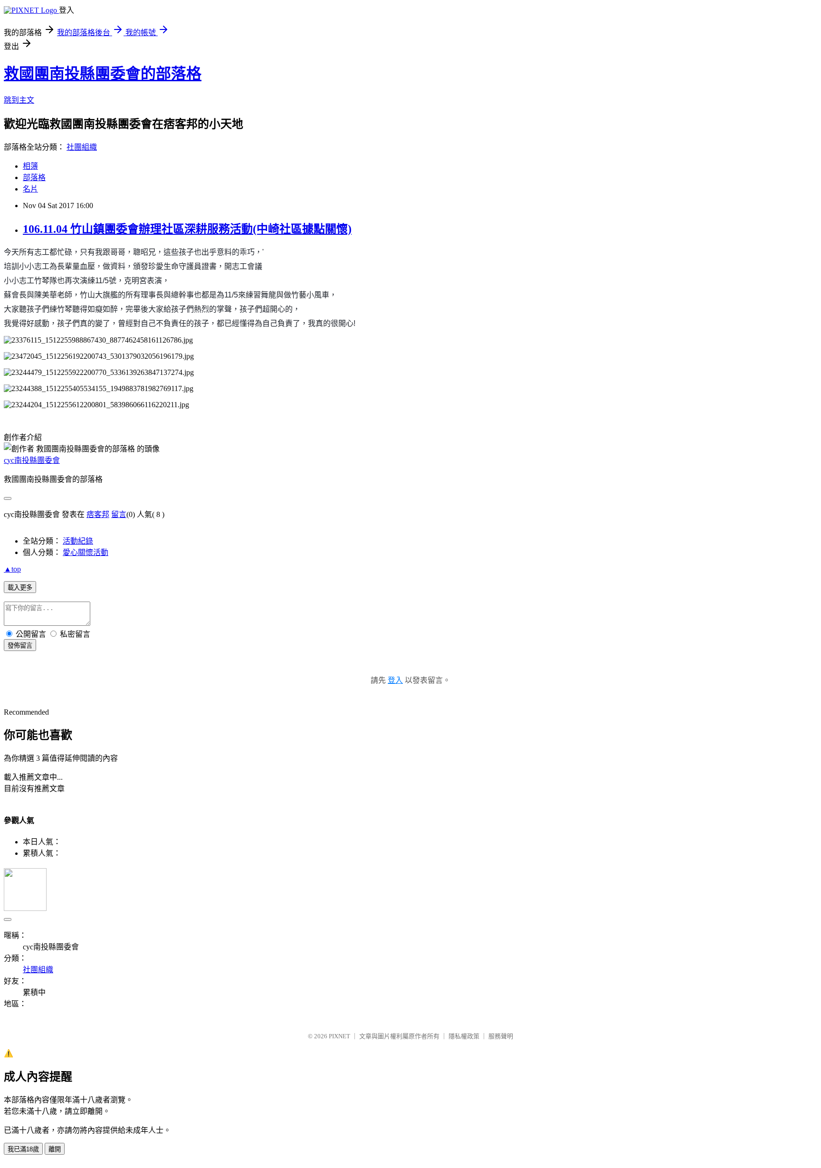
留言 (118, 514)
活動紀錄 (78, 541)
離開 (54, 1149)
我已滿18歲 (23, 1149)
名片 (30, 189)
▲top (12, 569)
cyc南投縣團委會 (32, 460)
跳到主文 (19, 100)
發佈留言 (20, 645)
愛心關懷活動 (85, 552)
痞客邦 (97, 514)
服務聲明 (500, 1036)
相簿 (30, 166)
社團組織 (82, 147)
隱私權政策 (464, 1036)
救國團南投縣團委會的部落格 (102, 73)
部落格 (34, 177)
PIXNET (339, 1036)
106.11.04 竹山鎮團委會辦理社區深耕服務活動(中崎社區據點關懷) (187, 229)
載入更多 (20, 587)
